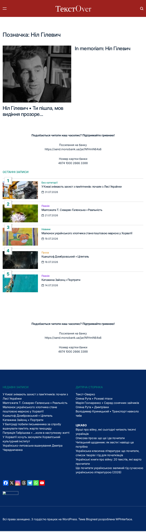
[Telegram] (30, 483)
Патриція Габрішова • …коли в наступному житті (36, 432)
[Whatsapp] (36, 483)
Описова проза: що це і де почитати (100, 438)
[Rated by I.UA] (10, 493)
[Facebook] (5, 483)
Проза (45, 252)
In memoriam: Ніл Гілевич (103, 48)
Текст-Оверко (85, 394)
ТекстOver (73, 8)
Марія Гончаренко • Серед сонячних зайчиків (107, 403)
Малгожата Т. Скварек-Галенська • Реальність (71, 210)
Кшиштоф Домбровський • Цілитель (65, 256)
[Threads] (24, 483)
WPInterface (124, 519)
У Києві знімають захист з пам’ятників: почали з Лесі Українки (81, 186)
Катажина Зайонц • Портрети (60, 280)
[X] (11, 483)
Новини (45, 229)
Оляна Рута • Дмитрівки (92, 407)
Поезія (45, 206)
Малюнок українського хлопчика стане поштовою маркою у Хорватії (86, 233)
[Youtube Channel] (42, 483)
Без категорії (49, 182)
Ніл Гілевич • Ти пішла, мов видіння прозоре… (33, 111)
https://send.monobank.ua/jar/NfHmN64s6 (73, 149)
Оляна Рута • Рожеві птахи (94, 398)
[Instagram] (17, 483)
